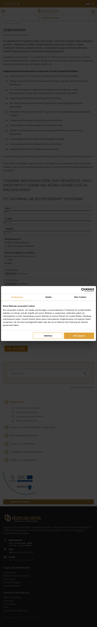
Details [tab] (48, 297)
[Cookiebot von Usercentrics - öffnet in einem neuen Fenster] (83, 290)
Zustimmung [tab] (16, 297)
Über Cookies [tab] (80, 297)
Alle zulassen (79, 336)
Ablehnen (48, 336)
